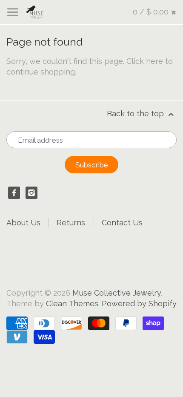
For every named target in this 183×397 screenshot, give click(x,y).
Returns (71, 222)
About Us (23, 222)
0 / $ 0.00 (152, 11)
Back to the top (136, 113)
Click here (144, 61)
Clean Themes (72, 303)
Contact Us (122, 222)
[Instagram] (32, 193)
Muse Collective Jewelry (116, 292)
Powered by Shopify (139, 303)
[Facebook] (14, 193)
